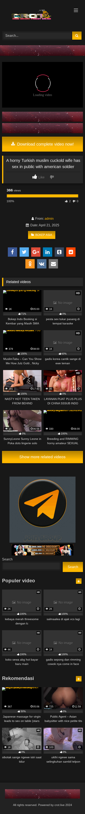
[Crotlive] (35, 15)
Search (7, 559)
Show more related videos (42, 457)
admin (49, 218)
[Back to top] (72, 802)
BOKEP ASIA (43, 234)
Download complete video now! (45, 144)
